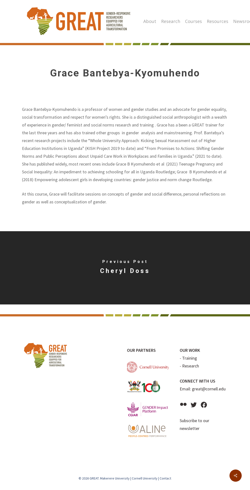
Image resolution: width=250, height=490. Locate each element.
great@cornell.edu (209, 389)
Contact (165, 478)
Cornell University (144, 478)
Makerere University (115, 478)
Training (189, 358)
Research (190, 366)
